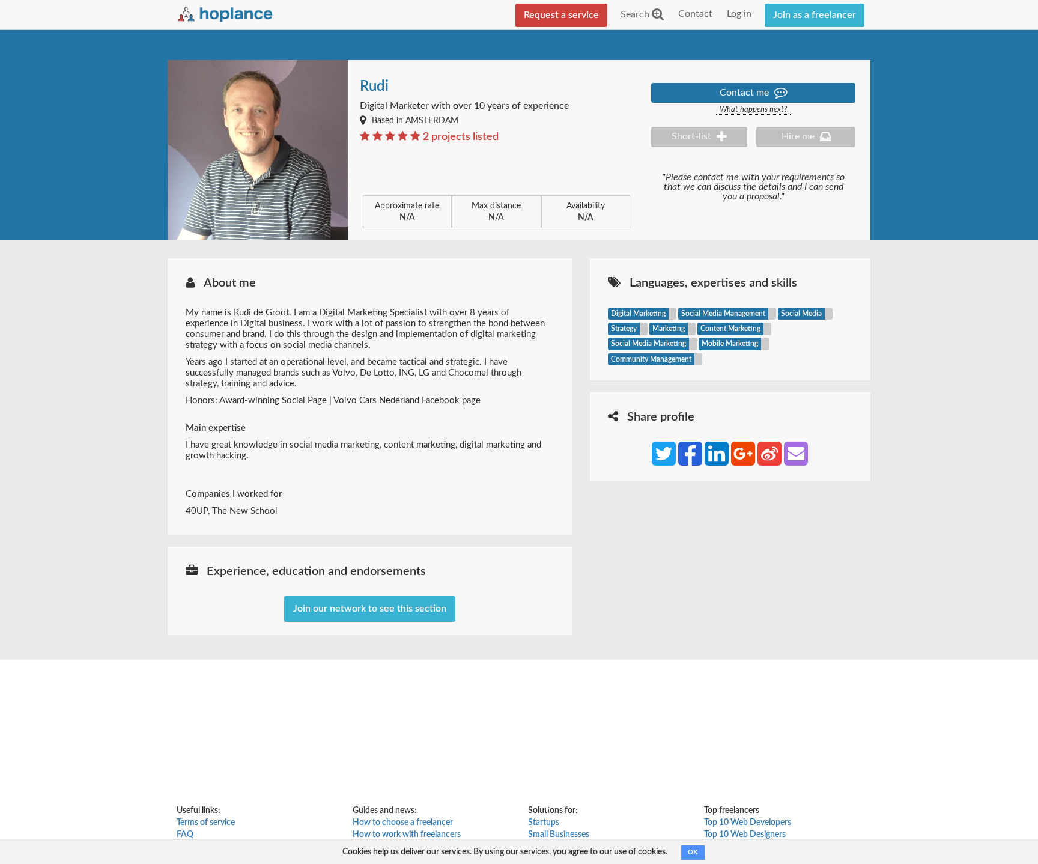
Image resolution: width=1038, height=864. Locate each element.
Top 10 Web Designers (745, 834)
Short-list (693, 136)
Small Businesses (558, 834)
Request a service (561, 15)
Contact (695, 14)
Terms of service (206, 822)
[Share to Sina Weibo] (769, 454)
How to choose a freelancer (403, 822)
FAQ (185, 834)
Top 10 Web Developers (747, 822)
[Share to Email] (796, 454)
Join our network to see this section (369, 608)
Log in (739, 14)
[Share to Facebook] (690, 454)
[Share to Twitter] (664, 454)
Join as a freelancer (814, 15)
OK (693, 852)
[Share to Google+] (743, 454)
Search (636, 14)
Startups (543, 822)
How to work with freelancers (407, 834)
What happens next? (753, 110)
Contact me (745, 92)
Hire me (799, 136)
